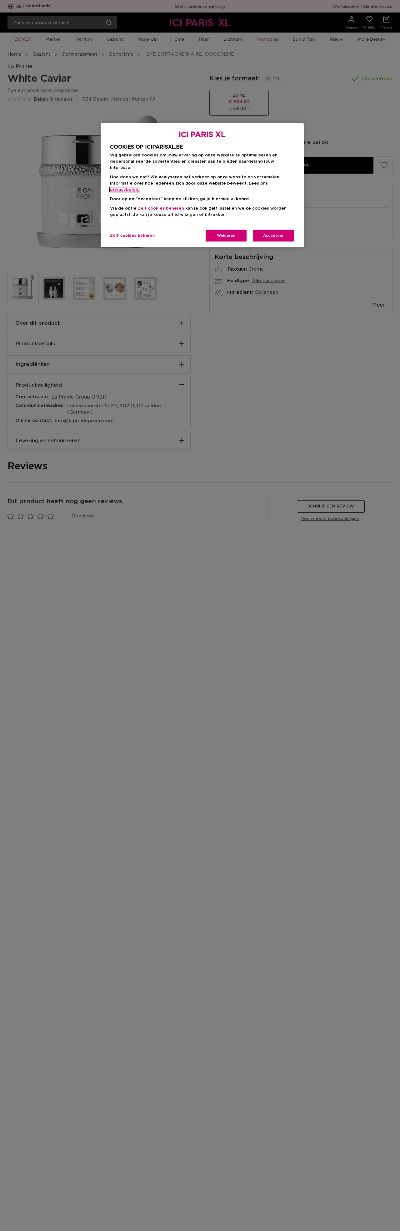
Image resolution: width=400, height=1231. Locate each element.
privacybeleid (125, 190)
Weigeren (226, 235)
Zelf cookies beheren (132, 235)
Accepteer (273, 235)
